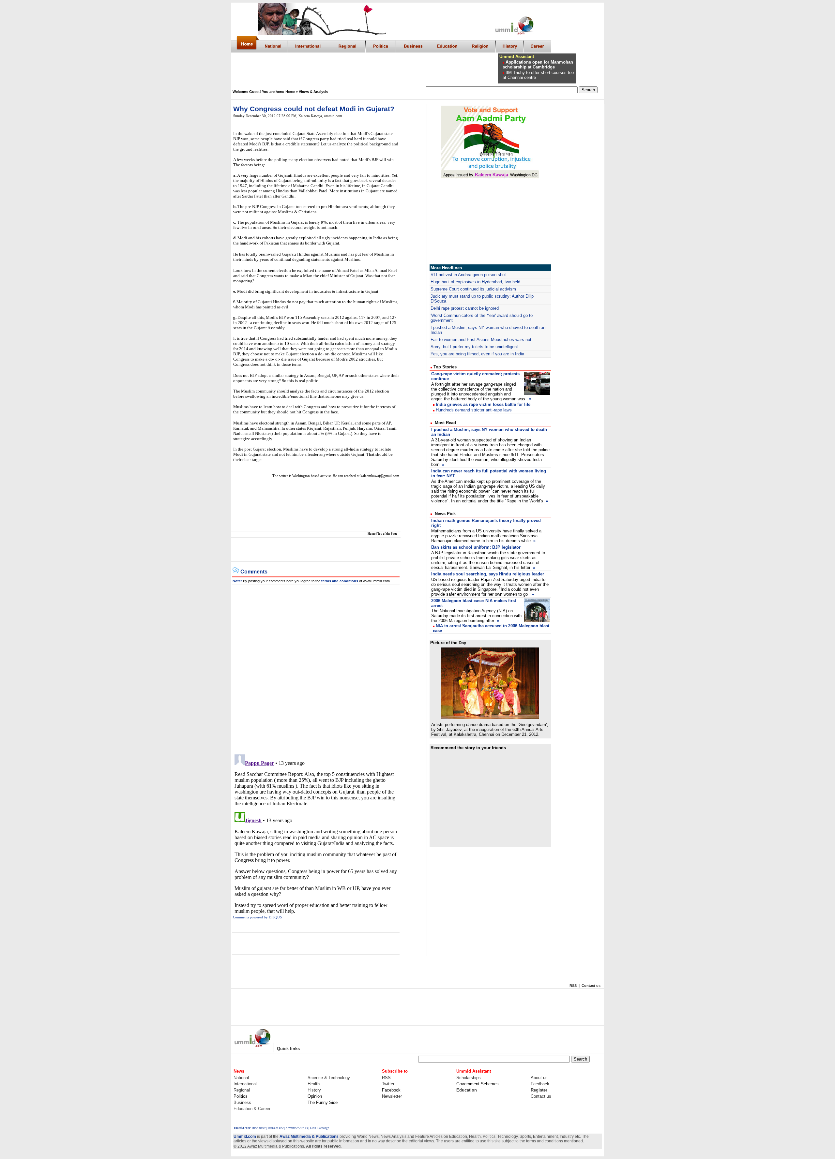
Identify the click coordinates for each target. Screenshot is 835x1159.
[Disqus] (316, 666)
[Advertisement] (378, 68)
